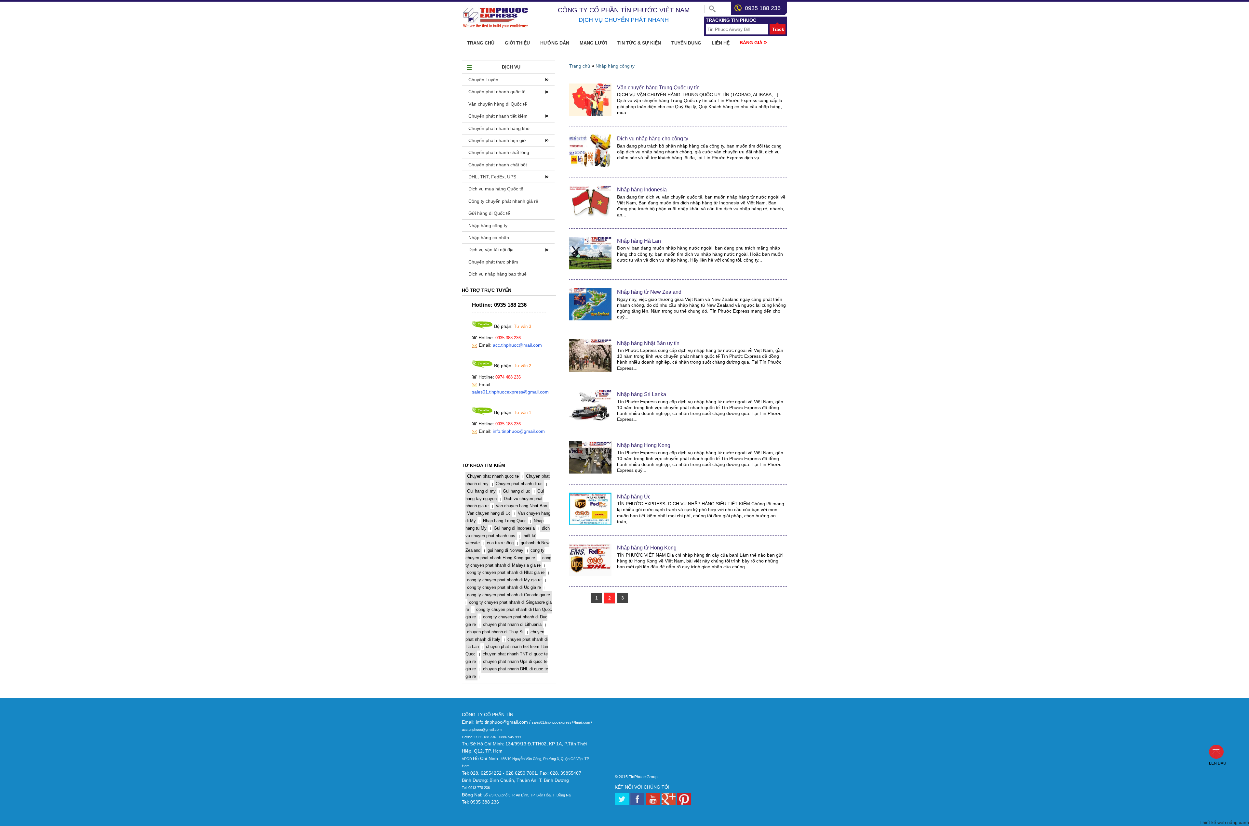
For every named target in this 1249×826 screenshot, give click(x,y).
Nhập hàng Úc (634, 496)
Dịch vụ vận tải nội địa (491, 249)
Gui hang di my (481, 491)
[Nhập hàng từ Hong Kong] (590, 574)
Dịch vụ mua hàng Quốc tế (495, 188)
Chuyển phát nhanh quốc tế (497, 91)
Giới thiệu (517, 42)
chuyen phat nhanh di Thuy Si (495, 631)
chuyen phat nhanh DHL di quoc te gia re (506, 672)
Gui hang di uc (516, 491)
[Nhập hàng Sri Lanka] (590, 421)
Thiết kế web (1213, 822)
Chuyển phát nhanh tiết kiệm (498, 116)
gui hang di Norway (505, 550)
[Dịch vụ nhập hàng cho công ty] (590, 165)
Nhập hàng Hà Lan (639, 241)
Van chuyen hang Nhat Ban (521, 505)
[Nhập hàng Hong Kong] (590, 472)
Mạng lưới (593, 42)
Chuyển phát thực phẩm (493, 262)
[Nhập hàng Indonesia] (590, 216)
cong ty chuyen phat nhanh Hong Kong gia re (504, 554)
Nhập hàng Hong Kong (643, 445)
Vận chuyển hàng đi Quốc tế (497, 104)
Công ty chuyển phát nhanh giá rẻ (503, 201)
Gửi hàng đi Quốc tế (489, 213)
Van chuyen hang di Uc (489, 513)
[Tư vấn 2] (482, 366)
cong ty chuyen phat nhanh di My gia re (504, 579)
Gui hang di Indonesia (514, 528)
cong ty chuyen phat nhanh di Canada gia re (508, 594)
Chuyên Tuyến (483, 79)
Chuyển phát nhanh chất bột (497, 164)
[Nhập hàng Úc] (590, 523)
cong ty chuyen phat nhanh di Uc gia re (504, 587)
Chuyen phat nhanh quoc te (493, 476)
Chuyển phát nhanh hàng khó (499, 128)
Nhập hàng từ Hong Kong (647, 547)
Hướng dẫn (554, 42)
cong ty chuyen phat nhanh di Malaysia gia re (508, 561)
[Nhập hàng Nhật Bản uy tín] (590, 370)
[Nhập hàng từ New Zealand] (590, 318)
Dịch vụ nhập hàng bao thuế (497, 274)
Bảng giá (753, 42)
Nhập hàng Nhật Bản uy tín (648, 343)
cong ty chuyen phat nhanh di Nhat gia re (505, 572)
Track (778, 29)
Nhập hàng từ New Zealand (649, 292)
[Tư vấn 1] (482, 413)
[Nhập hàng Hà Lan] (590, 267)
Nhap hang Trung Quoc (505, 520)
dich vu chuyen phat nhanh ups (507, 532)
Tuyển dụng (686, 42)
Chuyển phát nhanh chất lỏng (498, 152)
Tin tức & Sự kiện (639, 42)
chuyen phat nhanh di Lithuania (512, 624)
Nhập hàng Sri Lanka (641, 394)
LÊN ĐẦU (1219, 751)
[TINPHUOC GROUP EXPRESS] (496, 27)
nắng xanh (1238, 822)
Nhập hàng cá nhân (488, 237)
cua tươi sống (500, 542)
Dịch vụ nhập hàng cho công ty (652, 138)
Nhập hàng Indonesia (642, 189)
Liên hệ (721, 42)
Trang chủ (480, 42)
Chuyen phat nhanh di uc (519, 483)
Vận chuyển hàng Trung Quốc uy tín (658, 87)
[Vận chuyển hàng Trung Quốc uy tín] (590, 114)
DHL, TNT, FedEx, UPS (492, 176)
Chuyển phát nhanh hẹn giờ (497, 140)
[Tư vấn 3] (482, 326)
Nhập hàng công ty (487, 225)
